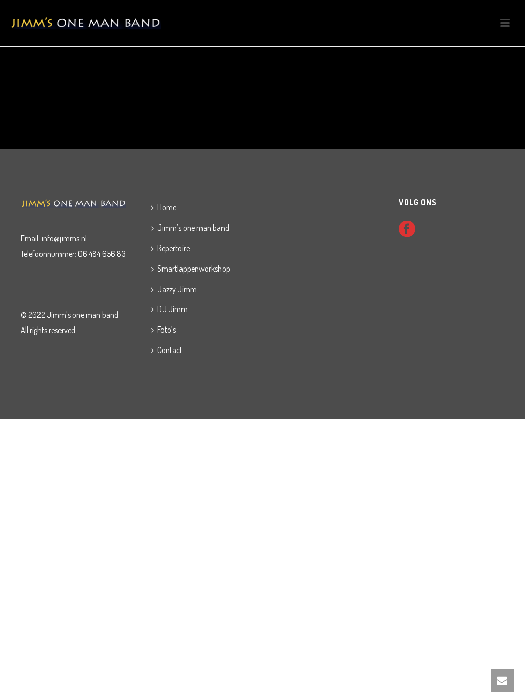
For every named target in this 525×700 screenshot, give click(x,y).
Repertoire (173, 248)
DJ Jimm (172, 309)
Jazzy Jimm (177, 289)
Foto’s (166, 329)
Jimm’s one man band (193, 227)
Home (166, 207)
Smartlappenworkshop (193, 268)
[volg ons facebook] (407, 229)
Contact (170, 350)
